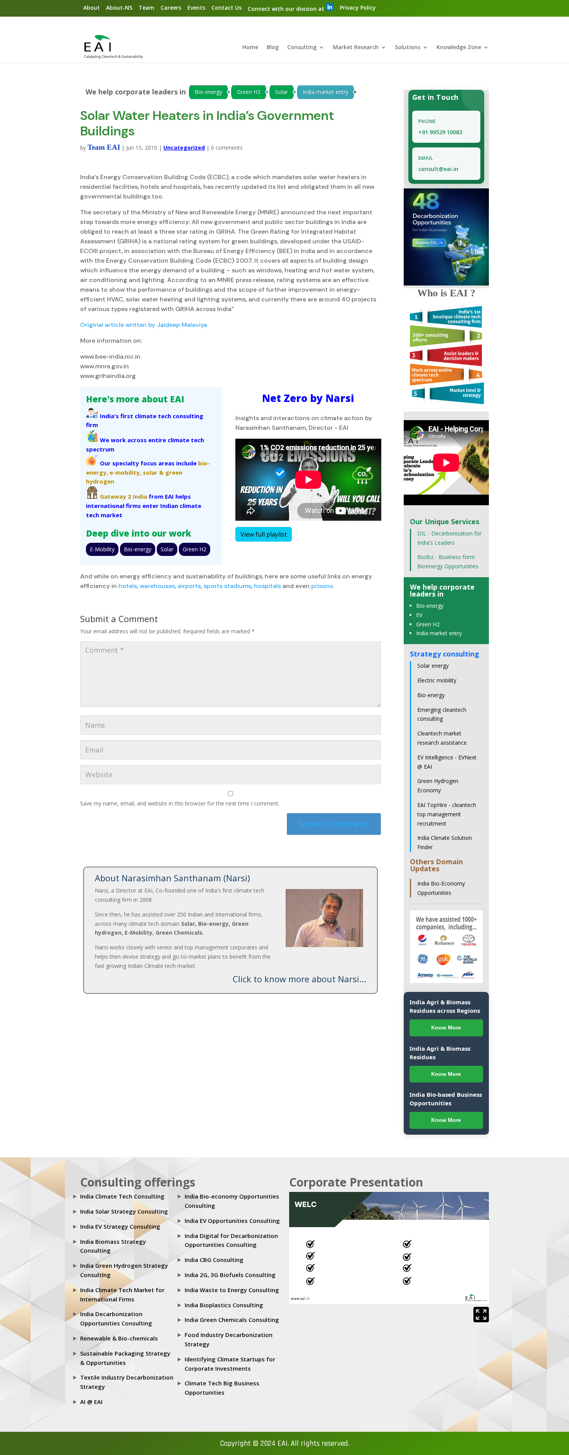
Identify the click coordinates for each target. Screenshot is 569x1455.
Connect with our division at (287, 8)
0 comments (227, 147)
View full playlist (263, 534)
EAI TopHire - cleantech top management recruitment (446, 814)
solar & (153, 472)
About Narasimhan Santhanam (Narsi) (172, 878)
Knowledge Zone (459, 47)
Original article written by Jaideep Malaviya (143, 325)
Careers (171, 7)
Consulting (302, 47)
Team (146, 7)
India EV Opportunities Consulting (232, 1220)
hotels (127, 586)
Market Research (356, 47)
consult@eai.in (438, 169)
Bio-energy (208, 92)
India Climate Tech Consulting (122, 1196)
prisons (322, 586)
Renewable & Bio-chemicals (119, 1338)
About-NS (119, 7)
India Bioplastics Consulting (224, 1305)
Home (250, 47)
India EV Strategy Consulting (120, 1226)
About (91, 7)
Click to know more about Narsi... (299, 979)
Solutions (407, 47)
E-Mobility (102, 549)
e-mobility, (125, 472)
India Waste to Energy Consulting (232, 1290)
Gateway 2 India (123, 496)
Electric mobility (436, 680)
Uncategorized (184, 147)
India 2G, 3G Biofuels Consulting (230, 1275)
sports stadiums (227, 586)
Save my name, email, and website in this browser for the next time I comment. (179, 803)
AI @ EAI (91, 1401)
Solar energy (433, 665)
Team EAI (103, 147)
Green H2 (249, 92)
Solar (281, 92)
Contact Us (226, 7)
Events (196, 7)
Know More (446, 1027)
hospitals (267, 586)
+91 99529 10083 (440, 132)
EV (419, 615)
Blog (273, 47)
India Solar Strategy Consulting (124, 1211)
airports (189, 586)
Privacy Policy (358, 7)
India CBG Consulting (214, 1260)
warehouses (157, 586)
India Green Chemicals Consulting (232, 1319)
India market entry (325, 92)
